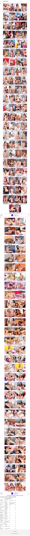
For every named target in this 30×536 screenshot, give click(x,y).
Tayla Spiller (12, 94)
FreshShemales (2, 510)
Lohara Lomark (6, 94)
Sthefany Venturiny (24, 203)
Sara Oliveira (20, 454)
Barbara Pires (12, 57)
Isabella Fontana (12, 185)
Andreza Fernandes (24, 130)
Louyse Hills (6, 121)
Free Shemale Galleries (6, 512)
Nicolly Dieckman (9, 308)
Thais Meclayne (10, 491)
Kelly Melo (12, 194)
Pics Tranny (2, 506)
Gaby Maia (12, 130)
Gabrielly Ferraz (12, 48)
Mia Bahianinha (18, 66)
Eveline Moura (6, 167)
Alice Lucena (18, 30)
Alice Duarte (18, 203)
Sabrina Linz (20, 427)
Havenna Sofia (18, 121)
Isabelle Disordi (18, 167)
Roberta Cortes (10, 381)
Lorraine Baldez (10, 317)
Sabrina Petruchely (6, 39)
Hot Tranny (2, 502)
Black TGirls (7, 526)
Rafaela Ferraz (10, 354)
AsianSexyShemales (12, 502)
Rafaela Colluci (24, 167)
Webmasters (15, 531)
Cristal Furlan (18, 103)
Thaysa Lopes (6, 30)
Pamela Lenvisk (20, 262)
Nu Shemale (7, 528)
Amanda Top (18, 176)
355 (17, 215)
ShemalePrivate (7, 521)
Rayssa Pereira (10, 427)
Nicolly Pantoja (10, 235)
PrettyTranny (5, 1)
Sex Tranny (12, 500)
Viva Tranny (2, 522)
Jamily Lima (18, 39)
